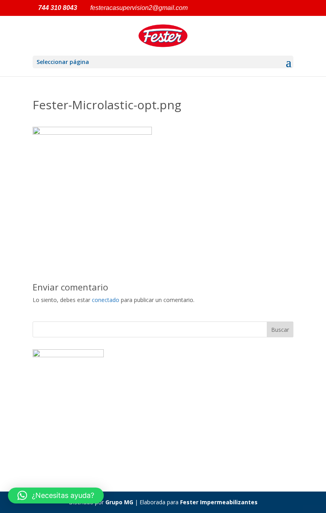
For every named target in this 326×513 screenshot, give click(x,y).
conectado (105, 300)
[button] (56, 495)
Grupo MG (119, 502)
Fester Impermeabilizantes (219, 502)
